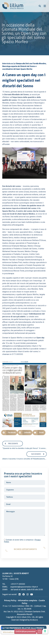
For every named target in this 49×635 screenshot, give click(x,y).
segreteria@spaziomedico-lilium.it (24, 587)
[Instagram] (27, 594)
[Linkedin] (19, 594)
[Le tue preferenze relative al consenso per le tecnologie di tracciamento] (45, 631)
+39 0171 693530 (18, 584)
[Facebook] (23, 594)
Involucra (34, 620)
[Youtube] (31, 594)
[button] (40, 6)
